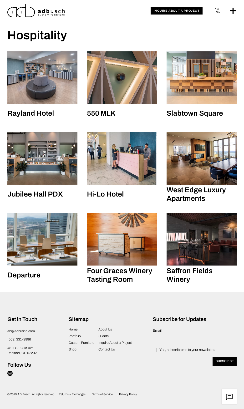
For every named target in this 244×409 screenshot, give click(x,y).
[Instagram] (10, 373)
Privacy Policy (128, 394)
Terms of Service (102, 394)
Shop (72, 349)
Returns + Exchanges (72, 394)
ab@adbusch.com (21, 331)
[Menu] (233, 10)
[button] (177, 11)
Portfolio (75, 336)
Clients (103, 336)
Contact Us (106, 349)
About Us (105, 329)
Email (157, 330)
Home (73, 329)
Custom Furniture (81, 343)
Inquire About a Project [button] (115, 343)
